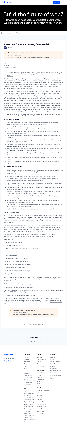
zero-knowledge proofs (33, 82)
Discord (26, 86)
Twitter (20, 86)
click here (11, 295)
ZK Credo (10, 76)
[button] (64, 2)
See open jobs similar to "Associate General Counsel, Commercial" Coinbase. (28, 57)
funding (50, 86)
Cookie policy (37, 341)
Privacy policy (29, 341)
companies (10, 33)
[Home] (6, 2)
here (31, 287)
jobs (2, 33)
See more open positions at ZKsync (33, 324)
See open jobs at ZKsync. (15, 55)
